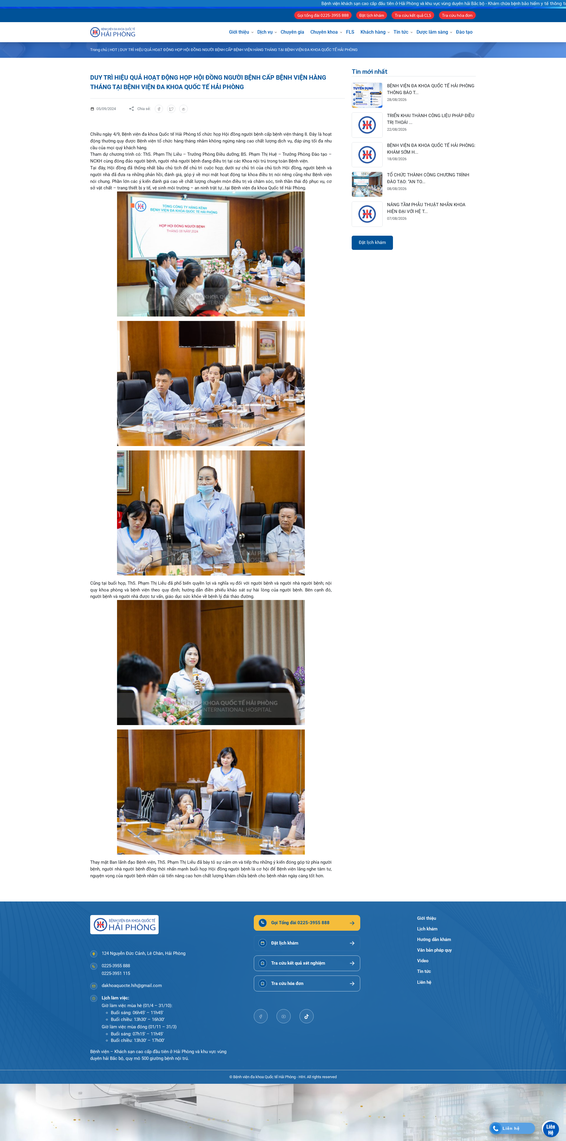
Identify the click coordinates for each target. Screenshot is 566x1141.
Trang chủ (98, 49)
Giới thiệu (239, 32)
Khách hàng (373, 32)
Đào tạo (464, 32)
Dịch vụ (265, 32)
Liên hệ (424, 982)
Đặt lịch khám (371, 15)
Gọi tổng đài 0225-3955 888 (323, 15)
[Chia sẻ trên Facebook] (159, 109)
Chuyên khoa (324, 32)
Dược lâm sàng (432, 32)
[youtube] (284, 1016)
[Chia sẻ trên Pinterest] (183, 109)
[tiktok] (307, 1016)
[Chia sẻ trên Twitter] (171, 109)
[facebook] (261, 1016)
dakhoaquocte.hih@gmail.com (132, 985)
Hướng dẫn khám (434, 939)
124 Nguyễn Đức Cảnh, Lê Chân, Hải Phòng (143, 953)
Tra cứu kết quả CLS (413, 15)
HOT (113, 49)
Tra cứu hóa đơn (457, 15)
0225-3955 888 (116, 965)
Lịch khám (427, 929)
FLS (350, 32)
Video (422, 960)
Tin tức (401, 32)
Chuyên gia (292, 32)
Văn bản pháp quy (434, 950)
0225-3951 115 (116, 973)
